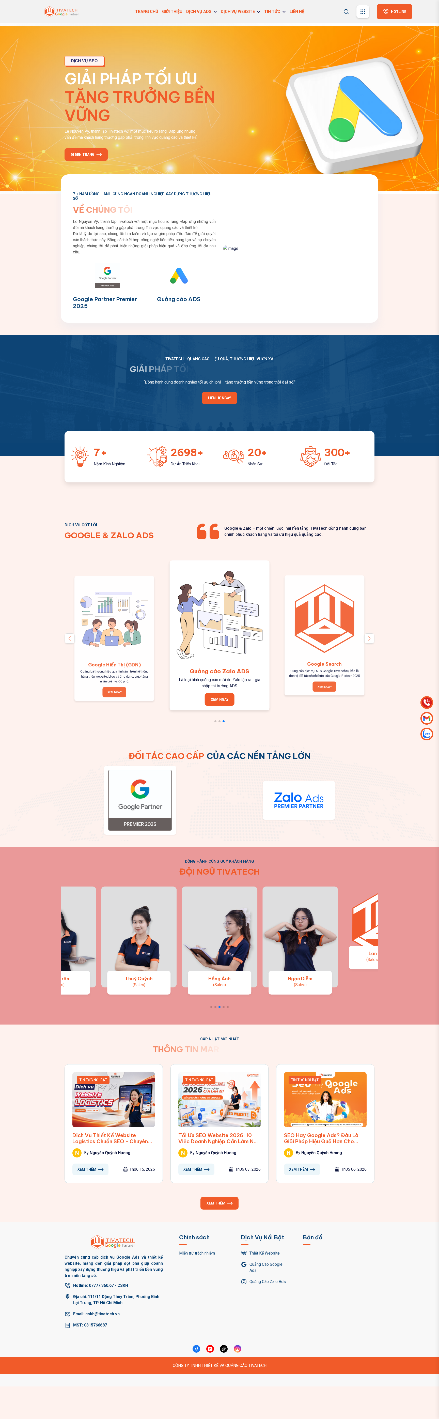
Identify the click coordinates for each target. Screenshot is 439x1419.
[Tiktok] (224, 1349)
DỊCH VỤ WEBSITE (238, 11)
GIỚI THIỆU (172, 11)
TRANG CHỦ (146, 11)
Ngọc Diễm (300, 979)
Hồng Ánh (219, 979)
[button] (369, 638)
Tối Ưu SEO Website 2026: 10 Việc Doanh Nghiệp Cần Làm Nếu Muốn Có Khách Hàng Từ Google (218, 1138)
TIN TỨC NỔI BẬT (93, 1080)
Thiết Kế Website (264, 1253)
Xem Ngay (114, 692)
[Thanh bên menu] (362, 11)
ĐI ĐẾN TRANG (83, 158)
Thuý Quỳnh (139, 979)
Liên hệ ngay (219, 398)
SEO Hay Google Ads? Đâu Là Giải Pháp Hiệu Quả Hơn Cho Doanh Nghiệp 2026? (321, 1138)
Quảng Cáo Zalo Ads (267, 1281)
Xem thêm (86, 1169)
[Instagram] (237, 1349)
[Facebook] (196, 1349)
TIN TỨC (272, 11)
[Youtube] (210, 1349)
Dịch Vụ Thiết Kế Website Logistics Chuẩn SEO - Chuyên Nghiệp (110, 1138)
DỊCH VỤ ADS (198, 11)
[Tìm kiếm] (346, 11)
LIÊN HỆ (297, 11)
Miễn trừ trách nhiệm (197, 1253)
